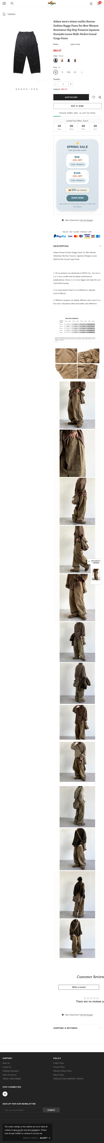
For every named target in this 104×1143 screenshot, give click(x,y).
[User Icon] (91, 3)
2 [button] (19, 89)
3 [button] (21, 89)
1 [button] (16, 89)
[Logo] (52, 3)
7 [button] (31, 89)
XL (75, 72)
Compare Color (43, 80)
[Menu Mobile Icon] (4, 3)
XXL (68, 72)
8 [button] (34, 89)
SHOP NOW (77, 198)
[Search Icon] (12, 3)
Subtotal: (56, 89)
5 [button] (26, 89)
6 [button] (29, 89)
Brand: (55, 44)
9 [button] (37, 89)
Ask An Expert (86, 220)
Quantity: (57, 79)
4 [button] (24, 89)
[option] (27, 52)
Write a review (79, 987)
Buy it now (77, 106)
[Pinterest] (5, 1093)
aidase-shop (75, 44)
